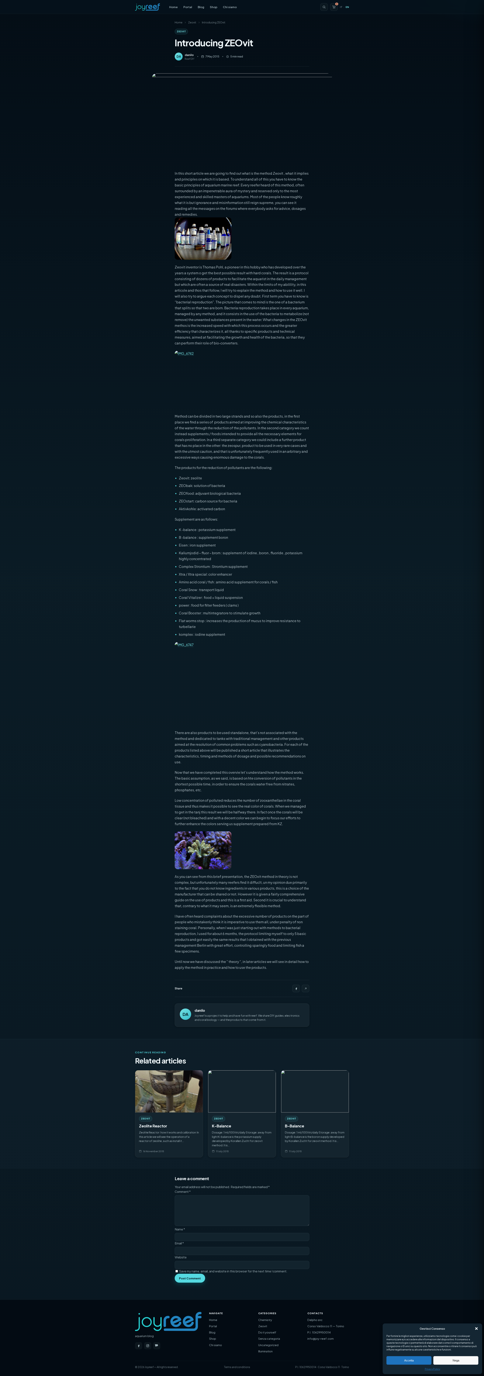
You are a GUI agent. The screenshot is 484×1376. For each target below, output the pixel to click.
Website (181, 1257)
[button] (476, 1328)
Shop (213, 7)
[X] (305, 988)
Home (173, 7)
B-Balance (294, 1125)
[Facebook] (296, 988)
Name (180, 1229)
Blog (201, 7)
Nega (456, 1360)
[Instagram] (147, 1345)
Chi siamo (230, 7)
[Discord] (156, 1345)
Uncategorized (268, 1345)
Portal (187, 7)
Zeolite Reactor (153, 1125)
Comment (183, 1192)
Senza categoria (269, 1338)
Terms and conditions (237, 1367)
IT (341, 7)
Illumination (265, 1351)
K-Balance (221, 1125)
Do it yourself (267, 1332)
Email (179, 1243)
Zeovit (192, 22)
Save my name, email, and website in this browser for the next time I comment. (233, 1271)
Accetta (409, 1360)
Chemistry (265, 1320)
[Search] (324, 7)
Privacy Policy (432, 1369)
